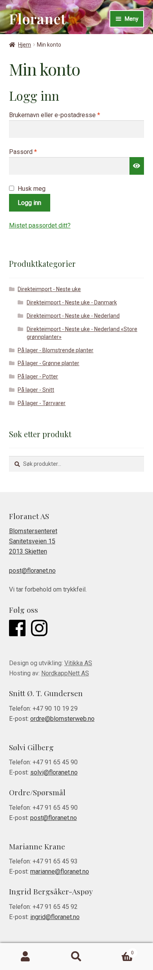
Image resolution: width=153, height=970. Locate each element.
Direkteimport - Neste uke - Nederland (73, 316)
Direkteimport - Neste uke (49, 289)
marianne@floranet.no (59, 871)
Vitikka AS (78, 663)
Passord (34, 152)
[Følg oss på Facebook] (17, 629)
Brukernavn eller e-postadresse (65, 115)
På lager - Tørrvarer (42, 403)
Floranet (37, 18)
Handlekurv (118, 950)
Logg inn (29, 202)
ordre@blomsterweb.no (62, 718)
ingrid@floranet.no (55, 917)
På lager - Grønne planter (48, 363)
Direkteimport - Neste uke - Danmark (72, 302)
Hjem (24, 45)
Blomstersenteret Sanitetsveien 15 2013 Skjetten (33, 541)
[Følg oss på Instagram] (39, 629)
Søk (76, 956)
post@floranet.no (32, 570)
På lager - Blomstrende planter (55, 350)
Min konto (25, 956)
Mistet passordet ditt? (40, 225)
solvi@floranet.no (54, 772)
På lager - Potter (38, 376)
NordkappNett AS (65, 673)
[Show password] (136, 166)
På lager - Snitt (36, 390)
